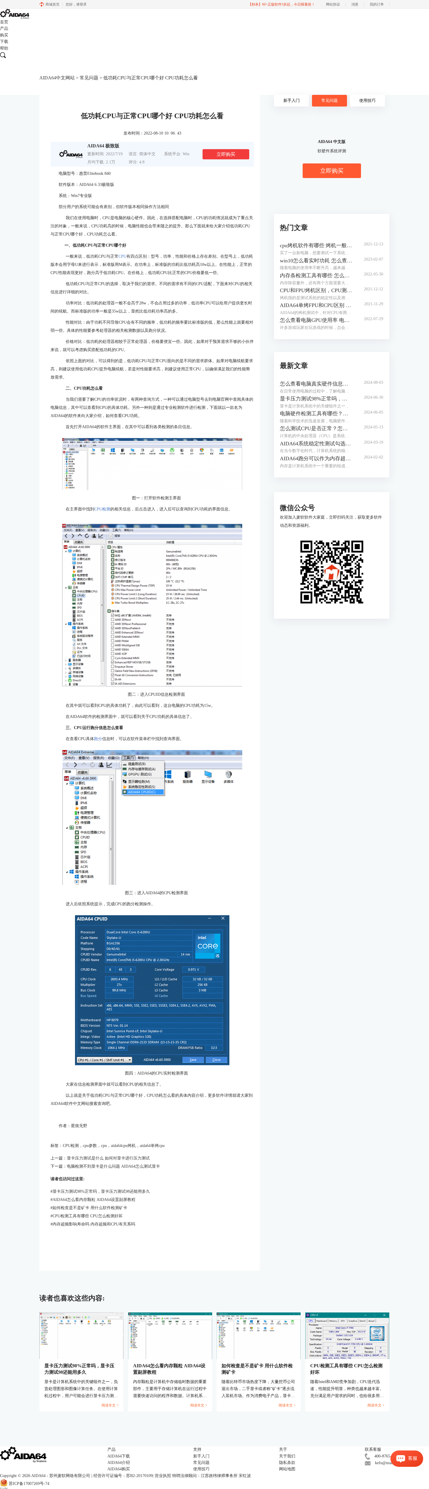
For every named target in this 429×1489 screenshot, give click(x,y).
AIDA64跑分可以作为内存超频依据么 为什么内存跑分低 (316, 458)
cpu (104, 1145)
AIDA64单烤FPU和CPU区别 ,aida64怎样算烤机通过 (316, 305)
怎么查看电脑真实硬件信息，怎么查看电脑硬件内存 (316, 384)
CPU (122, 256)
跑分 (98, 739)
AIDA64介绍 (118, 1462)
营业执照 (163, 1476)
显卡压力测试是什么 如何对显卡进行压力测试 (108, 1158)
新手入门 (291, 100)
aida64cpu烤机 (123, 1145)
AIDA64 (38, 1476)
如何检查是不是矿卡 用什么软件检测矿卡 (88, 1208)
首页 (4, 22)
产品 (4, 28)
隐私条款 (287, 1462)
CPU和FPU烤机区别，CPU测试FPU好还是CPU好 (316, 290)
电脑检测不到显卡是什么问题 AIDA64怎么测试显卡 (113, 1166)
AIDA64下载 (118, 1456)
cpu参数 (90, 1145)
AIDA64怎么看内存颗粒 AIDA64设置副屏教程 (92, 1199)
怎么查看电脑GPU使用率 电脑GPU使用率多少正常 (316, 320)
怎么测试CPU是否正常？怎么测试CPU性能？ (316, 428)
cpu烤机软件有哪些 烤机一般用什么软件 (316, 245)
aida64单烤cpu (152, 1145)
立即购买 (226, 154)
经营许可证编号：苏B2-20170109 (123, 1476)
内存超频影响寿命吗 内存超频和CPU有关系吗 (92, 1224)
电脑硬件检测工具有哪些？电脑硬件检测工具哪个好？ (316, 413)
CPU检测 (102, 509)
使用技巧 (367, 100)
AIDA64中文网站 (57, 77)
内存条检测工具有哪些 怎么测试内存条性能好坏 (316, 275)
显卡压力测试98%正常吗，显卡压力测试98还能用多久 (100, 1191)
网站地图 (287, 1469)
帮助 (4, 48)
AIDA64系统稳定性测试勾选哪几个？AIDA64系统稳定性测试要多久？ (316, 444)
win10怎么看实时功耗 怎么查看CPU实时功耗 (316, 261)
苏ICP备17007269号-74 (29, 1483)
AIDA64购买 (118, 1469)
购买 (4, 35)
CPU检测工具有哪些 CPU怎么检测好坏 (86, 1216)
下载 (4, 41)
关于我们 (287, 1456)
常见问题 (89, 77)
